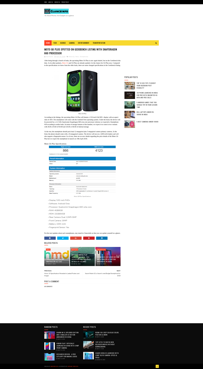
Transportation (99, 43)
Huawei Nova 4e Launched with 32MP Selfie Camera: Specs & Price (107, 355)
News (77, 57)
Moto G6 (65, 63)
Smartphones (84, 57)
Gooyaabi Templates (73, 366)
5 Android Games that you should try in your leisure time (147, 104)
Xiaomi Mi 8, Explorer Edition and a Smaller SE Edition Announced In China (108, 259)
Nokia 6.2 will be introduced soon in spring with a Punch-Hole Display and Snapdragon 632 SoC (57, 258)
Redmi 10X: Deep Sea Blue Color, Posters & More (107, 333)
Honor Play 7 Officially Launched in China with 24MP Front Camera (67, 345)
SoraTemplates (54, 366)
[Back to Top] (157, 366)
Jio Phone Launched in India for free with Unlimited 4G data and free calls (147, 95)
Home (45, 2)
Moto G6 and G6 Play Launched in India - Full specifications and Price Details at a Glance (81, 258)
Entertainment (83, 43)
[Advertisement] (120, 22)
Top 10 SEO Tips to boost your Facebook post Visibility (146, 85)
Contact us (57, 2)
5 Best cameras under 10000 (147, 121)
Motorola (72, 57)
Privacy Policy (65, 2)
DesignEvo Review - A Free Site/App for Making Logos (66, 355)
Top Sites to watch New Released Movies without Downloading (105, 344)
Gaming (72, 43)
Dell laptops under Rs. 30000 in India (145, 113)
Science (63, 43)
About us (50, 2)
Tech (55, 43)
